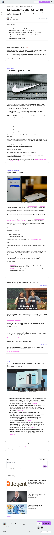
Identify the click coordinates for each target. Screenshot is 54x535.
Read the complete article (13, 320)
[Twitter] (38, 527)
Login (36, 1)
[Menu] (51, 2)
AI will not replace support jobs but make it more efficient (25, 219)
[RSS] (41, 527)
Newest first (42, 459)
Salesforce (42, 206)
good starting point (36, 239)
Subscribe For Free (44, 1)
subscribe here (31, 59)
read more (34, 403)
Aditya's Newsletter (10, 6)
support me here (27, 446)
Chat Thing (13, 265)
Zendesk (35, 206)
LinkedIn (28, 449)
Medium (22, 449)
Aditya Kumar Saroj (14, 18)
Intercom (30, 206)
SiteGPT (12, 268)
